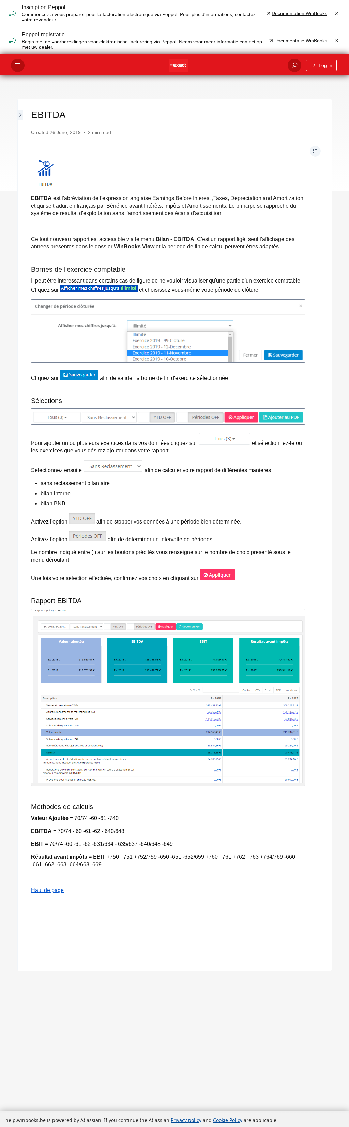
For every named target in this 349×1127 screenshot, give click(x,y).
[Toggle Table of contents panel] (315, 151)
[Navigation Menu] (18, 65)
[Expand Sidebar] (20, 535)
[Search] (294, 65)
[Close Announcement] (337, 13)
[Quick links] (178, 65)
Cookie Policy (227, 1120)
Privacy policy (186, 1120)
